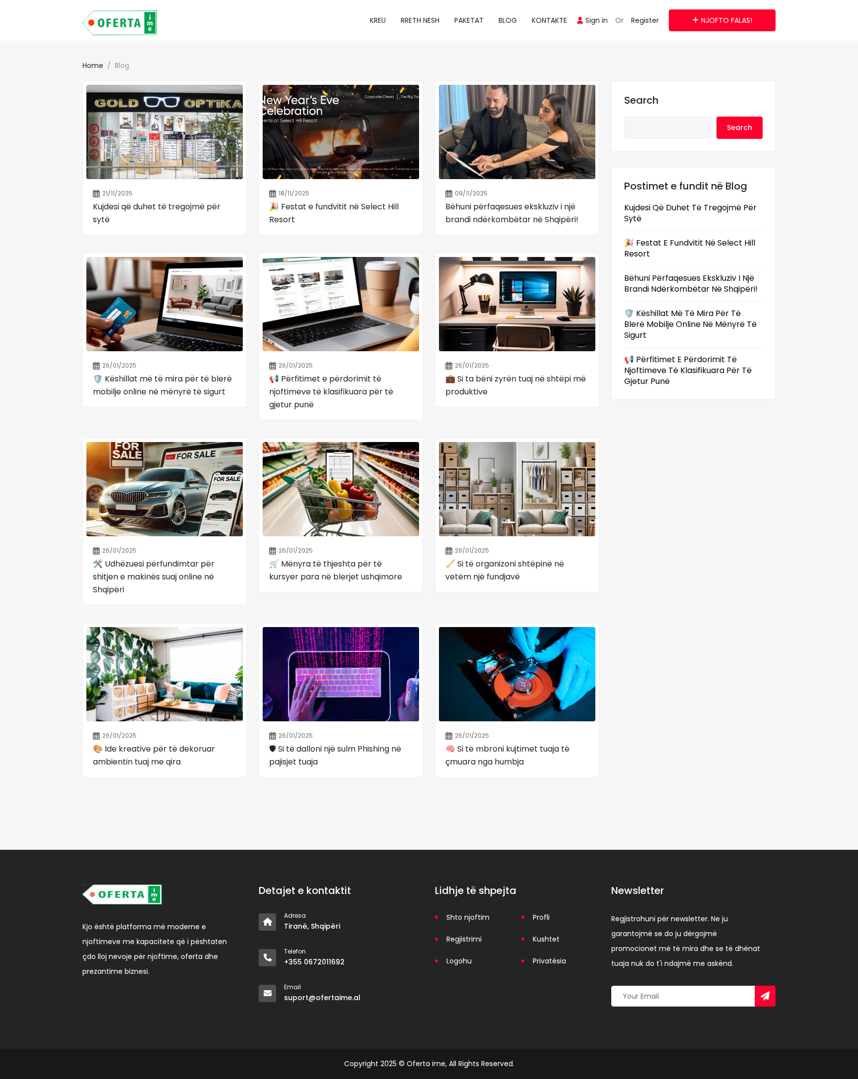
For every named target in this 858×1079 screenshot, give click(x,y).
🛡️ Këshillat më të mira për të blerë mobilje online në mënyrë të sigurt (690, 324)
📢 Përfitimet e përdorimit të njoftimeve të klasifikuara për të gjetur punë (688, 370)
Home (92, 65)
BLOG (508, 20)
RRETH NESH (420, 20)
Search (641, 100)
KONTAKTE (549, 20)
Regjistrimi (464, 939)
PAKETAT (469, 20)
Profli (541, 917)
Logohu (459, 961)
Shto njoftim (468, 917)
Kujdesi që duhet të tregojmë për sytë (690, 213)
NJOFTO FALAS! (726, 20)
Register (645, 20)
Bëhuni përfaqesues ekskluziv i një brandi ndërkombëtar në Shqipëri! (691, 284)
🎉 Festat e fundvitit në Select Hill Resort (689, 248)
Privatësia (549, 961)
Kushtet (546, 939)
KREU (378, 20)
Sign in (596, 20)
